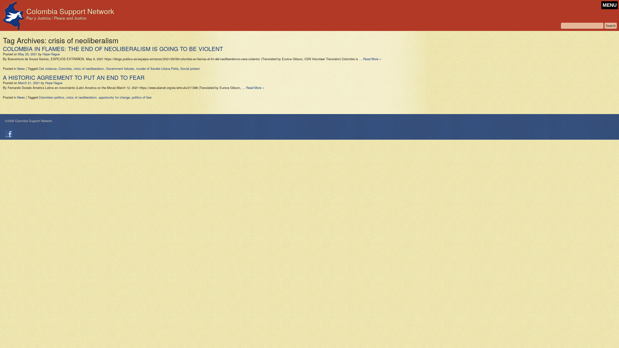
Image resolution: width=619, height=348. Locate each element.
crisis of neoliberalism (89, 68)
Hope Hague (51, 54)
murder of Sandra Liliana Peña (157, 68)
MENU (610, 5)
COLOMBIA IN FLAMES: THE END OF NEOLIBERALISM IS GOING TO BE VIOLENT (113, 48)
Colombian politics (51, 97)
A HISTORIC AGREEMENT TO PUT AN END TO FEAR (74, 77)
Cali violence (48, 68)
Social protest (190, 68)
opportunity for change (114, 97)
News (21, 68)
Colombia (65, 68)
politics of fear (142, 97)
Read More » (372, 59)
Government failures (120, 68)
